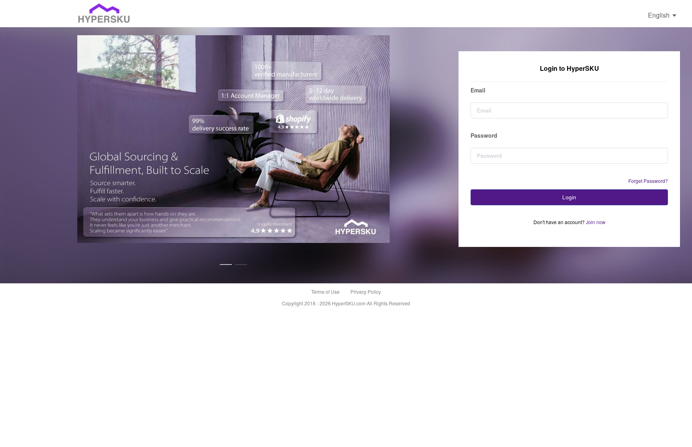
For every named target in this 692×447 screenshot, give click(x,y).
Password (484, 135)
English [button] (659, 15)
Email (478, 90)
